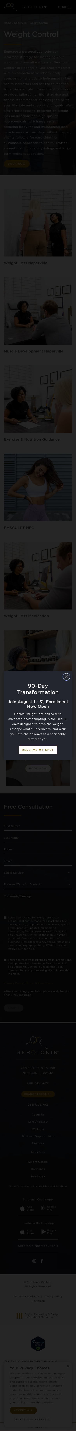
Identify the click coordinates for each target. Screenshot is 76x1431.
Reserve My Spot (38, 749)
